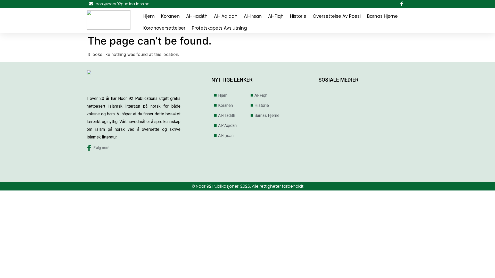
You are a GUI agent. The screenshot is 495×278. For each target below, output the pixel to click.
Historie (298, 16)
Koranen (170, 16)
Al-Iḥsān (253, 16)
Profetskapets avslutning (219, 28)
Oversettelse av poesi (337, 16)
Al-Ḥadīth (197, 16)
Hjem (149, 16)
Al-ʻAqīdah (225, 16)
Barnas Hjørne (382, 16)
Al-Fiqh (276, 16)
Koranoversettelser (164, 28)
